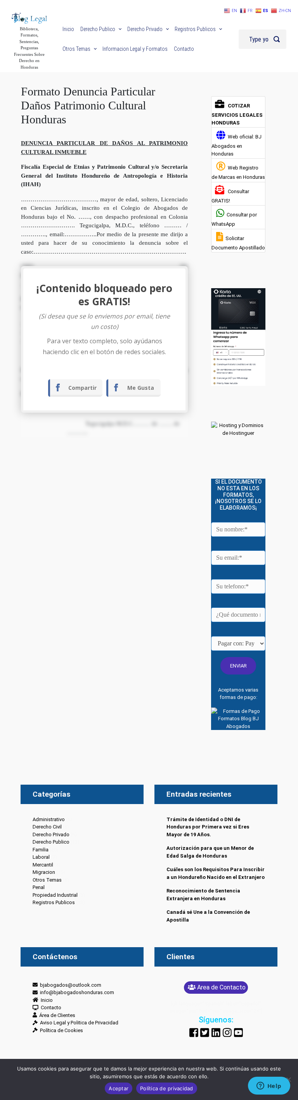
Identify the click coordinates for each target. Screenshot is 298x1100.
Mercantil (43, 865)
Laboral (41, 857)
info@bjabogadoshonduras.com (76, 992)
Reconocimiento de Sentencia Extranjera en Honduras (203, 894)
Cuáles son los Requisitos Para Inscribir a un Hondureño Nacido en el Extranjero (215, 873)
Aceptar (118, 1088)
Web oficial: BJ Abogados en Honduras (236, 145)
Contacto (49, 1007)
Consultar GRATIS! (230, 196)
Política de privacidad (166, 1088)
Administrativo (49, 819)
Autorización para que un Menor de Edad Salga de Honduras (210, 852)
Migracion (44, 872)
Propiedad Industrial (55, 895)
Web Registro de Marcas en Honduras (238, 172)
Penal (39, 887)
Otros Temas (47, 880)
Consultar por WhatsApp (234, 219)
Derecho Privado (51, 834)
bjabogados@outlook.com (69, 985)
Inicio (45, 1000)
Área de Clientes (56, 1015)
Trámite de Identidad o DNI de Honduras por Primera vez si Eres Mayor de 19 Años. (207, 826)
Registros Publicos (54, 902)
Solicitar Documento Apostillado (238, 243)
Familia (41, 850)
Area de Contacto (221, 987)
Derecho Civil (47, 827)
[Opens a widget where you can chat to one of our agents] (269, 1086)
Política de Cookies (60, 1030)
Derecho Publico (51, 842)
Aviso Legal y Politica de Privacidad (78, 1023)
